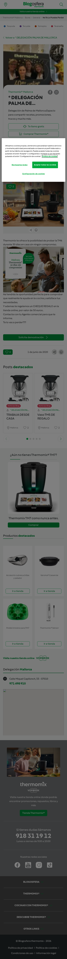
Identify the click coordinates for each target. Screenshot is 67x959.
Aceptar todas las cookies (45, 165)
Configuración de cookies (33, 174)
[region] (33, 160)
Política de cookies (49, 156)
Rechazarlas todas (20, 165)
